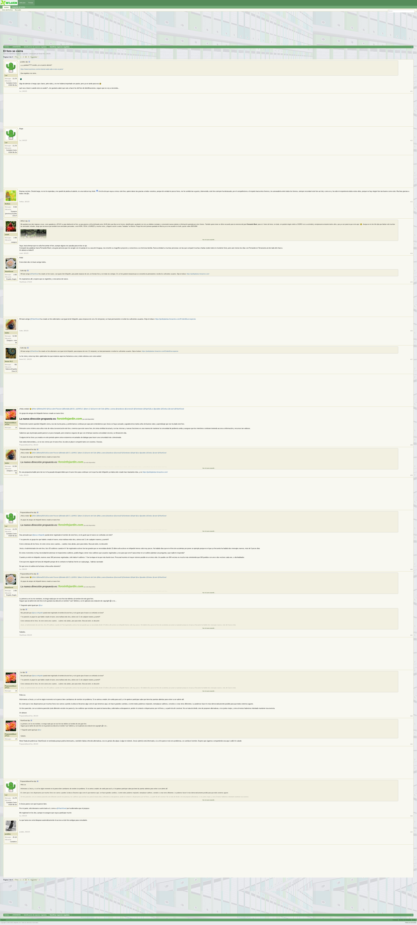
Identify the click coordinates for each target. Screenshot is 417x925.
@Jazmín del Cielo (97, 409)
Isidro (7, 333)
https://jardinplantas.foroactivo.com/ (198, 274)
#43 (411, 744)
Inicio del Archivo (7, 10)
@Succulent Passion (54, 409)
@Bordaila (66, 409)
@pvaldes (157, 409)
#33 (411, 202)
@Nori (34, 409)
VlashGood (9, 271)
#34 (411, 253)
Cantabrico (13, 841)
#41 (411, 635)
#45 (411, 832)
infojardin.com (17, 922)
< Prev (16, 57)
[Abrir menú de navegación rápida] (412, 47)
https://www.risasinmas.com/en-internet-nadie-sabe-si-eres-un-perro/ (42, 69)
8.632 (15, 207)
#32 (411, 140)
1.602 (15, 274)
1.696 (15, 238)
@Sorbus (164, 409)
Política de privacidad (410, 922)
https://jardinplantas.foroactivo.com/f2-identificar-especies (175, 319)
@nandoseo (120, 409)
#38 (411, 445)
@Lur (151, 409)
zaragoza (14, 242)
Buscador (18, 10)
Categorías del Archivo (18, 7)
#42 (411, 716)
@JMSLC (79, 409)
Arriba (414, 920)
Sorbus (7, 204)
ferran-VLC (42, 54)
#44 (411, 816)
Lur (6, 75)
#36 (411, 331)
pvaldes (8, 834)
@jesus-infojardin (38, 535)
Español (3, 920)
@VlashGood (34, 274)
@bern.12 (87, 409)
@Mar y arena (110, 409)
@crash (171, 409)
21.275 (15, 78)
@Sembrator (138, 409)
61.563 (15, 336)
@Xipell (146, 409)
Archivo (6, 7)
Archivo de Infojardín (405, 920)
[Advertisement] (68, 29)
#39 (411, 475)
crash (7, 234)
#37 (411, 359)
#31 (411, 91)
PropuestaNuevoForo (10, 423)
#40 (411, 569)
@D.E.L (73, 409)
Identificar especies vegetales (18, 54)
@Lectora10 (129, 409)
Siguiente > (34, 57)
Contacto (395, 920)
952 (16, 364)
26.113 (15, 837)
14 (16, 427)
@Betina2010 (41, 409)
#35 (411, 282)
